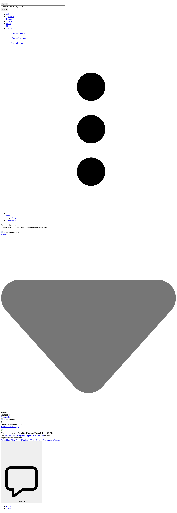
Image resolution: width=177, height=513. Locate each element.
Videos (9, 21)
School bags (6, 440)
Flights (14, 218)
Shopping (10, 28)
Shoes (13, 440)
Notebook (12, 221)
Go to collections (8, 417)
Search (11, 17)
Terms (8, 509)
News (8, 26)
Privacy (9, 506)
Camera (57, 440)
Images (9, 19)
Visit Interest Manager (10, 427)
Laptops (39, 440)
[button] (88, 230)
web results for (24, 435)
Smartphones (48, 440)
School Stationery (23, 440)
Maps (8, 24)
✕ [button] (2, 422)
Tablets (33, 440)
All (7, 14)
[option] (88, 412)
